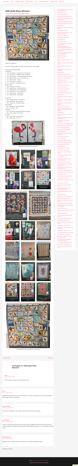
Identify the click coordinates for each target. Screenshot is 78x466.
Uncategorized (20, 13)
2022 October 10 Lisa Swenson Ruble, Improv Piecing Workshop (64, 189)
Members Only (53, 1)
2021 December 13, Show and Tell (63, 225)
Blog (36, 1)
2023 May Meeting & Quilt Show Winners (64, 155)
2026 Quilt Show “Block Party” (62, 14)
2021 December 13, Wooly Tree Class (64, 230)
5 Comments (8, 13)
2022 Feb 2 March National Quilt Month (64, 218)
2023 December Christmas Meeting (63, 129)
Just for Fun (61, 1)
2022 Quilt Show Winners (62, 194)
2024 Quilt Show (60, 94)
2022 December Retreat (61, 174)
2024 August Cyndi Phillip (62, 90)
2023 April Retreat (60, 157)
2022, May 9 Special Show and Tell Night (64, 203)
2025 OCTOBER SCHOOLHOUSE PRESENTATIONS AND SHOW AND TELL (64, 47)
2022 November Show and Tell (63, 178)
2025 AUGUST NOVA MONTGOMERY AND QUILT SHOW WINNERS (64, 53)
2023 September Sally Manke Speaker (64, 140)
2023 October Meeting (61, 138)
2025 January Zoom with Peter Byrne (64, 78)
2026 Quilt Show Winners (62, 12)
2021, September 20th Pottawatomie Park (64, 242)
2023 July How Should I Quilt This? (63, 150)
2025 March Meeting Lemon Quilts (63, 74)
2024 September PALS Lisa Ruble (63, 88)
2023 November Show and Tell (63, 136)
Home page (6, 1)
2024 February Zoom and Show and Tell (64, 125)
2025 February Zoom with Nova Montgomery (65, 76)
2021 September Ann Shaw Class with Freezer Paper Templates (64, 240)
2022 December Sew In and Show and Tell (65, 172)
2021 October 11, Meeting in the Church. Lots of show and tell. (64, 237)
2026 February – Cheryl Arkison (63, 35)
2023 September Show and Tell (63, 144)
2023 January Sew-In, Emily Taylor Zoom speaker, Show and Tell (64, 168)
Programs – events (19, 1)
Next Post (51, 357)
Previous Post (6, 357)
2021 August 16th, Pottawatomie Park (64, 244)
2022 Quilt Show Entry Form (62, 213)
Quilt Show (14, 13)
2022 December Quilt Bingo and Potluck (64, 170)
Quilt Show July (29, 1)
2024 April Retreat (60, 112)
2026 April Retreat (60, 25)
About (12, 1)
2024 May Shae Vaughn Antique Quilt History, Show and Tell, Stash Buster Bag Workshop (64, 109)
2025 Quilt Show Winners (62, 55)
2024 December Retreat (61, 80)
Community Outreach (43, 1)
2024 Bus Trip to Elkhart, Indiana (63, 106)
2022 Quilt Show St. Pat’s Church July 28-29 (65, 196)
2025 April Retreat (60, 72)
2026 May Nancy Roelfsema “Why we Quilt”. (65, 23)
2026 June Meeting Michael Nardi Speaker (65, 21)
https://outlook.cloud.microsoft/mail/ (40, 460)
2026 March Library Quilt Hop (62, 30)
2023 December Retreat (61, 131)
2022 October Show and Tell (62, 183)
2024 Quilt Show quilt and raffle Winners (64, 92)
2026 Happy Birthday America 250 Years (64, 16)
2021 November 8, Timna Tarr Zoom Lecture (65, 232)
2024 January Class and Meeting (63, 127)
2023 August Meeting (61, 146)
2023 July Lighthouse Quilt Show (63, 148)
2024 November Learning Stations (63, 85)
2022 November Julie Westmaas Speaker (64, 176)
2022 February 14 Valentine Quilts (63, 220)
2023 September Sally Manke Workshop (64, 142)
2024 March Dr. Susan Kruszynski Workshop (65, 123)
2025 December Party (61, 39)
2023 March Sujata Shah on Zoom (63, 162)
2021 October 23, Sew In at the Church (64, 234)
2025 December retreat (61, 41)
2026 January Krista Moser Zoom (63, 37)
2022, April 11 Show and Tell (62, 208)
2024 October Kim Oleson (62, 87)
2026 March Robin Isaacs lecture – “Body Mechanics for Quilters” (64, 33)
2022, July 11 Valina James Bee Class (63, 198)
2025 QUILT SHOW (60, 57)
